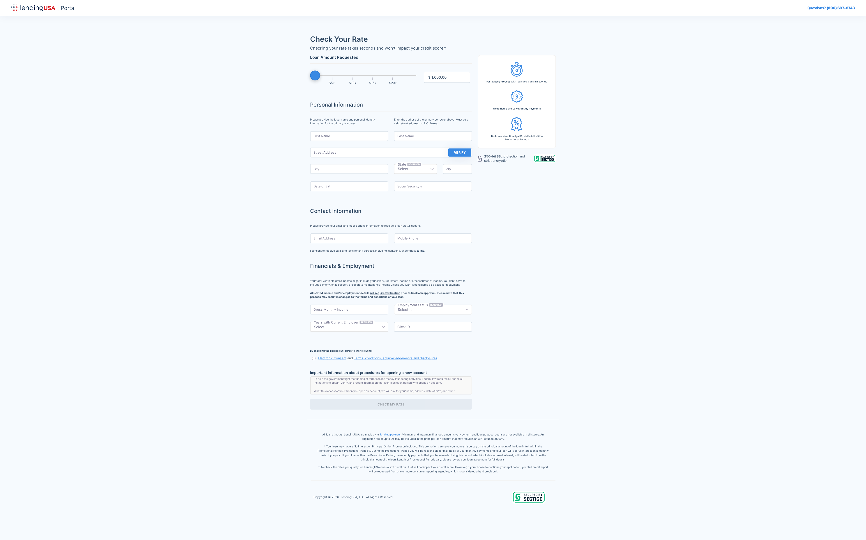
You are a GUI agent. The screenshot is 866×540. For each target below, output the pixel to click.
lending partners (390, 434)
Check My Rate (391, 404)
